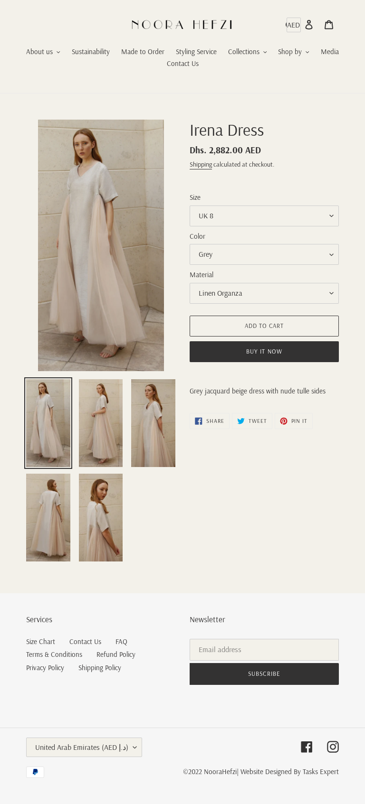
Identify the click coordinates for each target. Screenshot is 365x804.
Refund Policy (115, 654)
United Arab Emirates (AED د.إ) (81, 747)
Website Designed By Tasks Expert (289, 771)
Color (197, 236)
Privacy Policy (45, 667)
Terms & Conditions (54, 654)
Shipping (201, 164)
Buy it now (264, 351)
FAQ (121, 641)
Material (201, 274)
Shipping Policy (99, 667)
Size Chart (40, 641)
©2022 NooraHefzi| (211, 771)
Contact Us (85, 641)
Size (195, 197)
